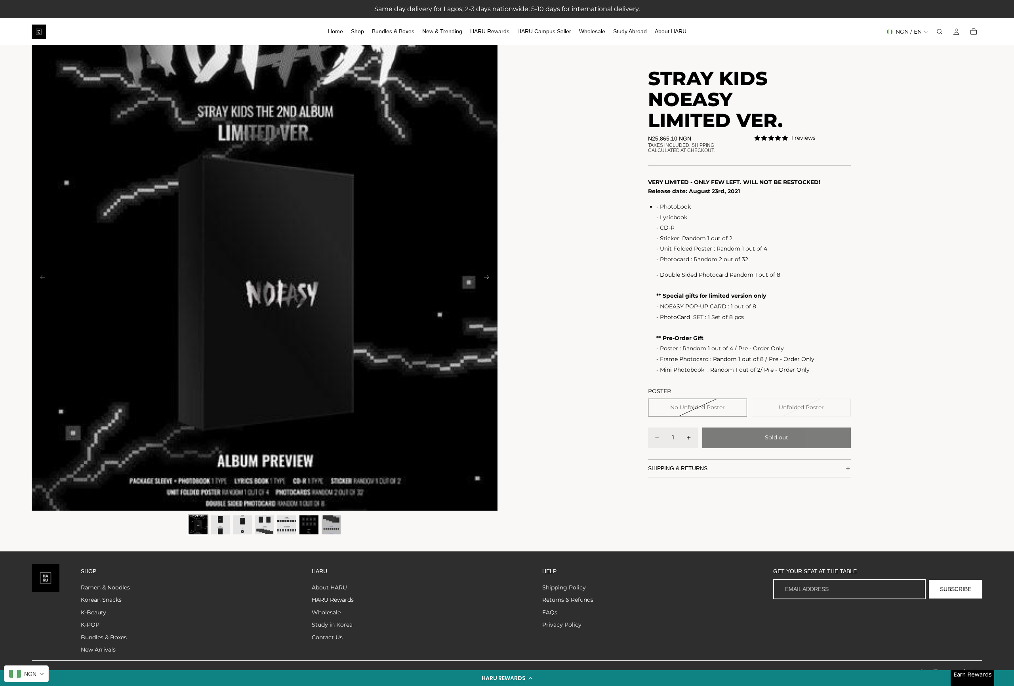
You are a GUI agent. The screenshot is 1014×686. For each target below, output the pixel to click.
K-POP (90, 624)
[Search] (939, 31)
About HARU (329, 587)
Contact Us (327, 637)
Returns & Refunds (567, 599)
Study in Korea (332, 624)
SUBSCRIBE (955, 589)
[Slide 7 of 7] (331, 524)
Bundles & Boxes (104, 637)
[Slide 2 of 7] (220, 524)
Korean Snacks (101, 599)
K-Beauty (93, 612)
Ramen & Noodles (105, 587)
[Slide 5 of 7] (286, 524)
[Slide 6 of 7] (308, 524)
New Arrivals (98, 649)
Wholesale (326, 612)
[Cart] (973, 31)
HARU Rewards (333, 599)
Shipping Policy (564, 587)
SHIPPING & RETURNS (677, 468)
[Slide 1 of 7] (198, 524)
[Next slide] (488, 278)
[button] (507, 678)
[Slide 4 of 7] (264, 524)
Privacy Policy (561, 624)
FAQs (549, 612)
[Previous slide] (40, 278)
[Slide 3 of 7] (242, 524)
